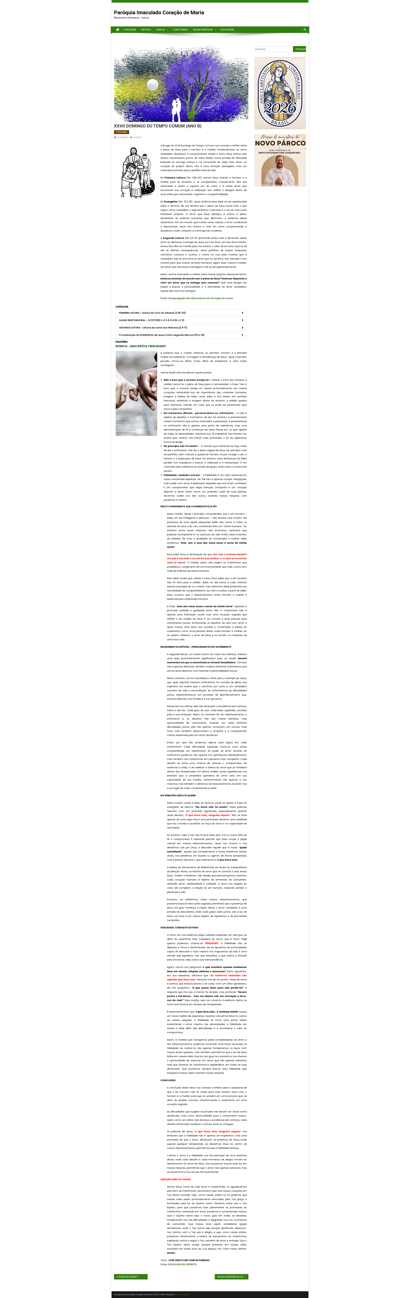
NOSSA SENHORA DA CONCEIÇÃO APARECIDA (232, 1277)
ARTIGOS (146, 29)
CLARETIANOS (180, 29)
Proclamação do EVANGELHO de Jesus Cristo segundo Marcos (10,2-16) (162, 335)
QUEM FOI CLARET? (128, 1277)
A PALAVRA (130, 29)
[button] (181, 312)
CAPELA (160, 29)
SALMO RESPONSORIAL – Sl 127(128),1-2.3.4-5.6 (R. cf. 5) (151, 320)
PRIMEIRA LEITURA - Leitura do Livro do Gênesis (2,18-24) (152, 312)
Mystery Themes (181, 1294)
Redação (137, 137)
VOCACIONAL (227, 29)
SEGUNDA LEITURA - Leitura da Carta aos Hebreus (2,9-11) (153, 327)
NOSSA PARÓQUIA (203, 29)
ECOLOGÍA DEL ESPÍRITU (182, 1264)
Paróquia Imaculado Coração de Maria (159, 12)
